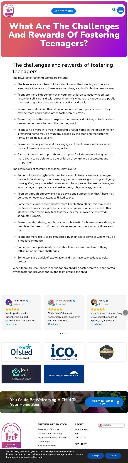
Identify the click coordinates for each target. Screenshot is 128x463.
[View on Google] (8, 302)
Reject (113, 455)
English (106, 425)
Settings (37, 457)
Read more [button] (11, 324)
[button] (120, 10)
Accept (95, 455)
